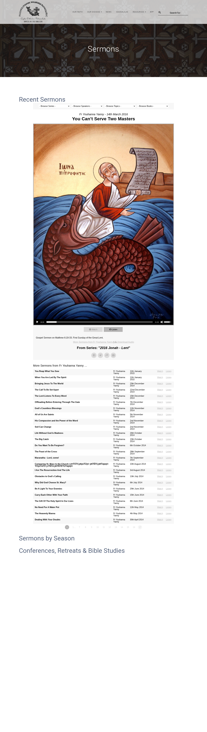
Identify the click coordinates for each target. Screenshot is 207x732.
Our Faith (78, 12)
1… (74, 527)
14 (122, 527)
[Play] (37, 322)
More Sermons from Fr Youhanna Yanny (93, 342)
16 (134, 527)
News (109, 12)
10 (97, 527)
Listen (114, 329)
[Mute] (161, 322)
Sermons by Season (47, 538)
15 (128, 527)
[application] (103, 322)
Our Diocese (93, 12)
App (152, 12)
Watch (94, 329)
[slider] (99, 322)
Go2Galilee (122, 12)
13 (116, 527)
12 (110, 527)
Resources (138, 12)
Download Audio (125, 342)
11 (104, 527)
